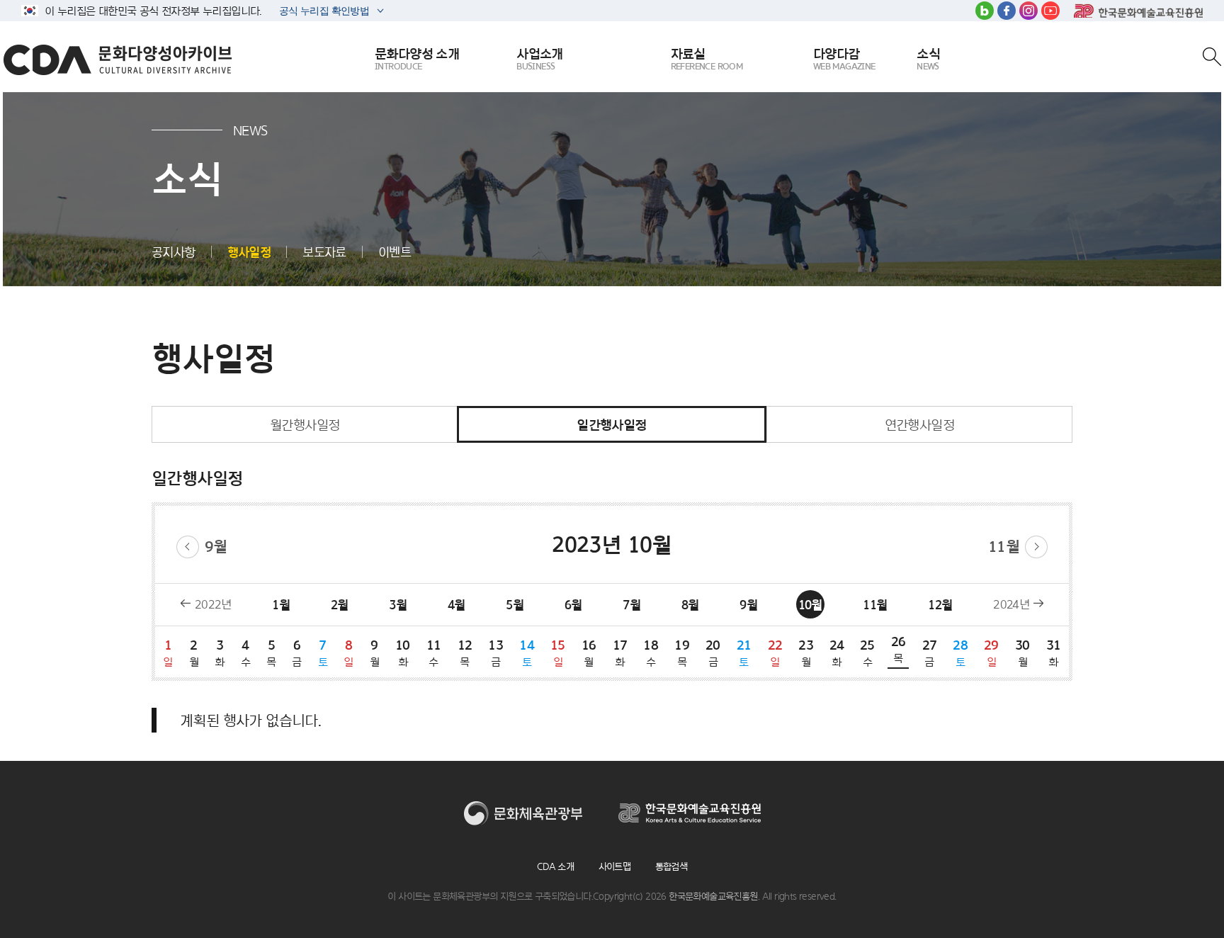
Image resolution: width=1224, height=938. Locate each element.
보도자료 (324, 252)
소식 (928, 58)
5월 (514, 604)
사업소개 (539, 58)
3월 (398, 604)
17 (620, 652)
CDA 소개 (555, 866)
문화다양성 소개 (417, 58)
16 (589, 652)
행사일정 (249, 252)
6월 (573, 604)
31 (1053, 652)
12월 (940, 604)
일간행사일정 (611, 424)
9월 (216, 546)
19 (681, 652)
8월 (690, 604)
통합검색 (671, 866)
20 (713, 652)
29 (991, 652)
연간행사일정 (919, 424)
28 (960, 652)
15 (557, 652)
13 (495, 652)
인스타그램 (1028, 10)
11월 (1003, 546)
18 (650, 652)
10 (402, 652)
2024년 (1011, 604)
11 (433, 652)
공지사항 (174, 252)
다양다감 (844, 58)
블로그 (984, 10)
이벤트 (394, 252)
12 (465, 652)
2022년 (213, 604)
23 (805, 652)
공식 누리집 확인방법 (323, 12)
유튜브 (1050, 10)
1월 (281, 604)
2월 (339, 604)
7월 (631, 604)
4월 (456, 604)
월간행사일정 (304, 424)
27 (929, 652)
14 (526, 652)
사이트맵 (615, 866)
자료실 (707, 58)
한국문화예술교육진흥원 (1138, 11)
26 (898, 649)
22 (775, 652)
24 (836, 652)
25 (867, 652)
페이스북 (1006, 10)
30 (1022, 652)
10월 (810, 604)
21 (744, 652)
